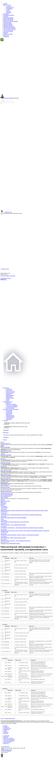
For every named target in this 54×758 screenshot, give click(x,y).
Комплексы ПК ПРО (6, 478)
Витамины (8, 394)
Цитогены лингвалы (8, 17)
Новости (3, 504)
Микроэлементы (10, 395)
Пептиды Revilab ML (8, 18)
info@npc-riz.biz (8, 749)
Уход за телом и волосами (9, 29)
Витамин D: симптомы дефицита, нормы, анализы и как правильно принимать (20, 534)
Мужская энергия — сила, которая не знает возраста (13, 524)
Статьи (2, 519)
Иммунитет (9, 414)
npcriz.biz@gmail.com (6, 751)
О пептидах (9, 6)
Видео (7, 400)
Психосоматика (10, 392)
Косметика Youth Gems (8, 26)
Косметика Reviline (8, 25)
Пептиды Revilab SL (8, 20)
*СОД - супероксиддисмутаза (8, 718)
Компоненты (9, 396)
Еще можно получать (6, 279)
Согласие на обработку (11, 406)
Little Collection (4, 497)
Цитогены (5, 16)
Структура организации (12, 405)
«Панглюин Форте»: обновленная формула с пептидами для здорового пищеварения (21, 514)
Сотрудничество (10, 408)
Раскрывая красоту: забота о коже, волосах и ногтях (13, 537)
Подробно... (6, 430)
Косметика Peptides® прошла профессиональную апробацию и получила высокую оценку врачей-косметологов (24, 510)
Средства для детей (8, 31)
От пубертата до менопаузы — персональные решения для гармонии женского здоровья (22, 527)
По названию (9, 410)
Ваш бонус (8, 12)
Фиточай (5, 32)
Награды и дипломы (11, 404)
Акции (7, 10)
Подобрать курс (10, 7)
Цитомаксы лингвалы (8, 15)
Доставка (8, 11)
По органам (9, 411)
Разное (7, 399)
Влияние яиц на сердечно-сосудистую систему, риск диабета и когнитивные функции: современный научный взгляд (25, 530)
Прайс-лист (6, 35)
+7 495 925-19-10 (8, 212)
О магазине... (8, 5)
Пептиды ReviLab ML (6, 470)
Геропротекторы (7, 22)
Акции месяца (4, 507)
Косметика (8, 419)
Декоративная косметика (9, 27)
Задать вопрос (4, 752)
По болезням (9, 390)
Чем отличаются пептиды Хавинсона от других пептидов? (15, 521)
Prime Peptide (4, 466)
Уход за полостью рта (8, 30)
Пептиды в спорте (10, 391)
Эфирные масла (10, 397)
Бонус (6, 432)
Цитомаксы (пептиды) (6, 450)
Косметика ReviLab (5, 484)
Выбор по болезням (5, 447)
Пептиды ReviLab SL (6, 474)
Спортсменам (9, 418)
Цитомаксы (6, 13)
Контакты (8, 403)
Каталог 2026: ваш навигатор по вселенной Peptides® (14, 517)
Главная (5, 3)
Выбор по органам (5, 443)
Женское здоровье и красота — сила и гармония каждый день (15, 540)
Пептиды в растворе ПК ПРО (10, 21)
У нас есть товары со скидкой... (8, 275)
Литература (6, 36)
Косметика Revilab (7, 24)
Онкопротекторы (10, 416)
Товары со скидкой (8, 34)
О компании (9, 8)
